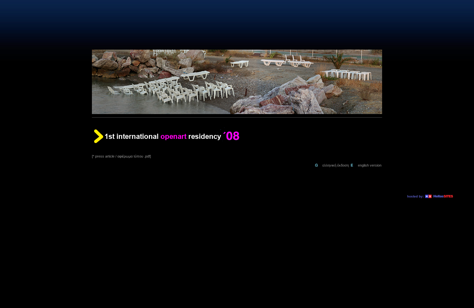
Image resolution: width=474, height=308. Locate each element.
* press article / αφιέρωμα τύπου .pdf (121, 156)
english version (369, 165)
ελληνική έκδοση (336, 165)
